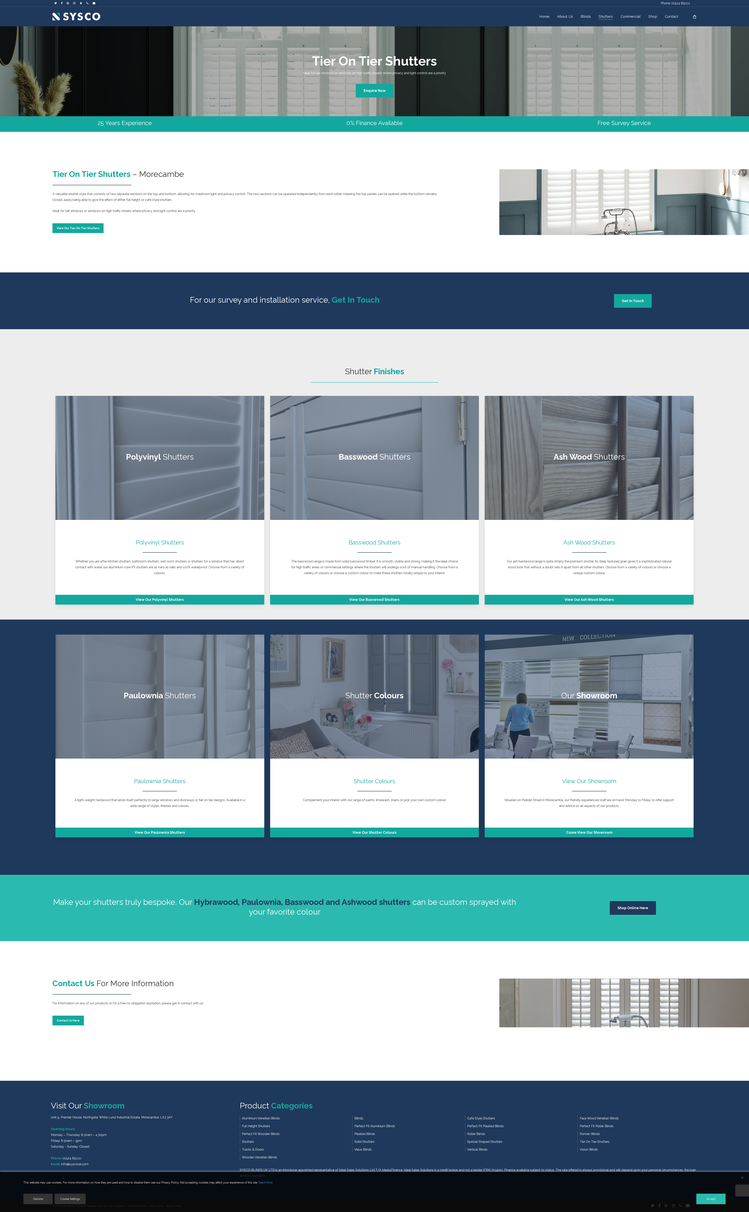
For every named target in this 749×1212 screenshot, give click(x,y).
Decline (38, 1198)
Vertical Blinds (477, 1149)
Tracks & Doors (253, 1149)
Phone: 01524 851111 (675, 3)
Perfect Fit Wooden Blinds (261, 1134)
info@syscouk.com (75, 1164)
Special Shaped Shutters (484, 1142)
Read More (265, 1182)
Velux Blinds (363, 1149)
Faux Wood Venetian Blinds (599, 1118)
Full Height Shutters (256, 1126)
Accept (710, 1198)
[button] (374, 91)
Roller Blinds (476, 1134)
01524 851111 (72, 1158)
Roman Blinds (590, 1134)
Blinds (358, 1118)
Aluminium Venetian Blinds (261, 1118)
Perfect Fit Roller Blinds (596, 1126)
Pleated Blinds (364, 1134)
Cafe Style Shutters (481, 1118)
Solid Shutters (364, 1142)
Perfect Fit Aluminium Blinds (374, 1126)
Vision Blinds (589, 1149)
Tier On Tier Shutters (594, 1142)
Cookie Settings (70, 1198)
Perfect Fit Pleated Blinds (485, 1126)
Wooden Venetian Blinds (259, 1157)
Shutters (248, 1142)
